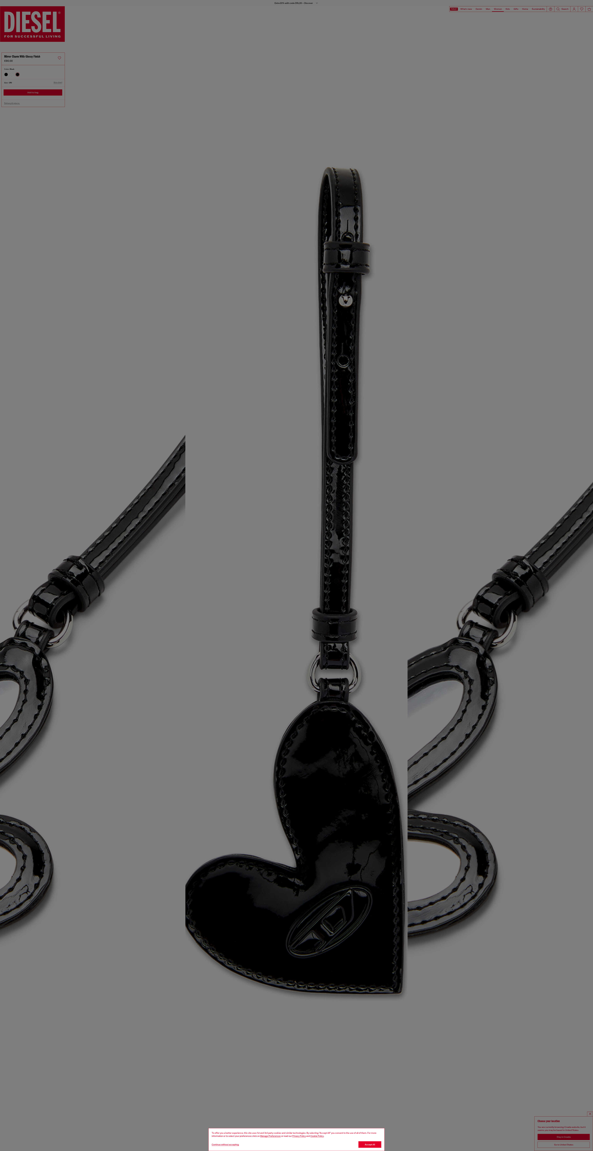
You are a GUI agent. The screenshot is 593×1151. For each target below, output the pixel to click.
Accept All (370, 1144)
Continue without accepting (225, 1144)
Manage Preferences (270, 1136)
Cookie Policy (317, 1136)
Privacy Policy (299, 1136)
